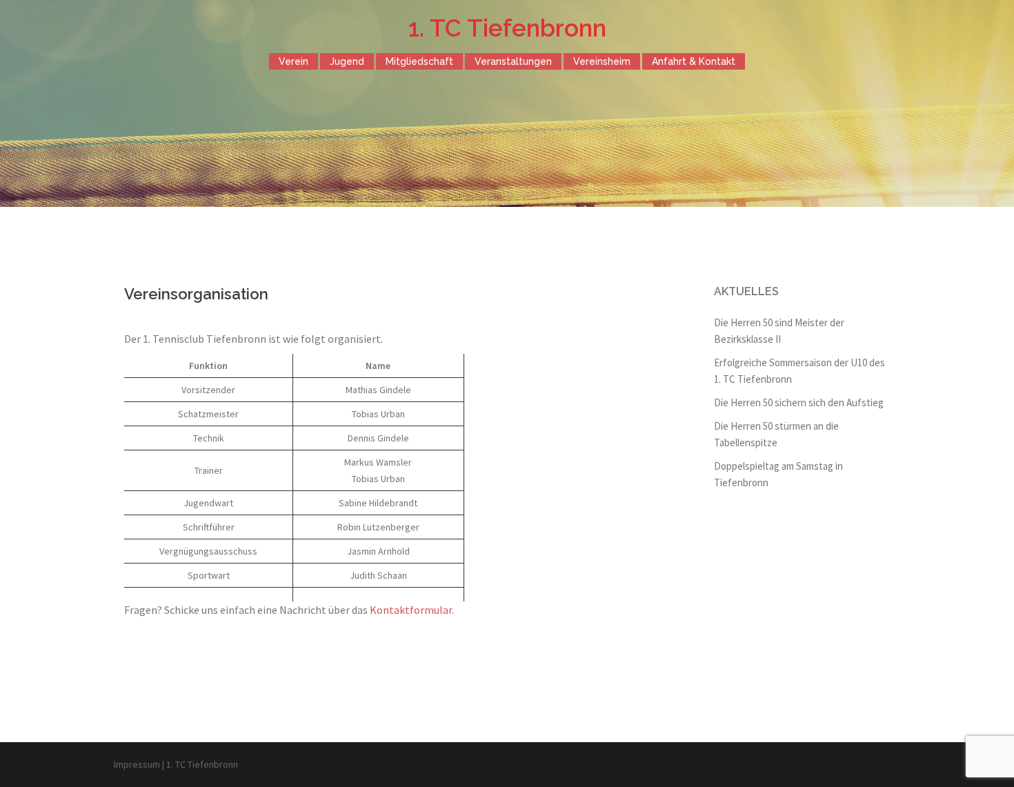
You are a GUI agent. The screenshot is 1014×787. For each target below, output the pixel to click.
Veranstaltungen (513, 61)
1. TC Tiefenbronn (507, 28)
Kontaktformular (411, 610)
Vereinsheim (601, 61)
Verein (293, 61)
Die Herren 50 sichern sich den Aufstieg (799, 402)
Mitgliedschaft (419, 61)
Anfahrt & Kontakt (693, 61)
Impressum (137, 764)
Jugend (347, 61)
